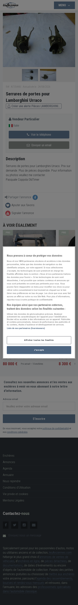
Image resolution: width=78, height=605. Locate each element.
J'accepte (39, 349)
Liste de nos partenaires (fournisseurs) (26, 328)
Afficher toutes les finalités (39, 340)
